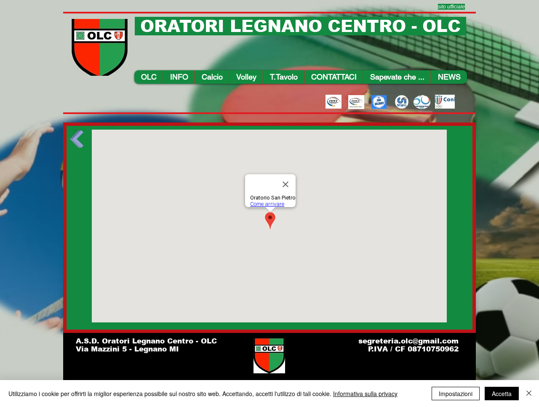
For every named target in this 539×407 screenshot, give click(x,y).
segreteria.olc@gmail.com (408, 341)
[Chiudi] (529, 393)
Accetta (502, 393)
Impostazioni (455, 393)
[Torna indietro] (76, 141)
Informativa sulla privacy (365, 393)
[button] (179, 77)
